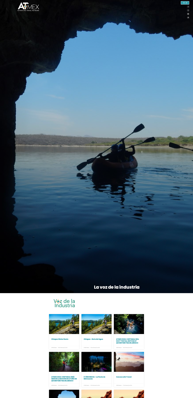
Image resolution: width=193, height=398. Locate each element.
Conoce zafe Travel (124, 377)
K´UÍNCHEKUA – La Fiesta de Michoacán (94, 378)
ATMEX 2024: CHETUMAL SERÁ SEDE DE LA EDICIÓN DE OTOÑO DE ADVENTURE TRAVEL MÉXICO (64, 379)
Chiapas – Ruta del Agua (93, 339)
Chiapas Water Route (59, 339)
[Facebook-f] (188, 7)
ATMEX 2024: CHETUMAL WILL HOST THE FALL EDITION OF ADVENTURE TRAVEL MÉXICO (127, 341)
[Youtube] (188, 14)
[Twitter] (188, 18)
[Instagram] (188, 10)
